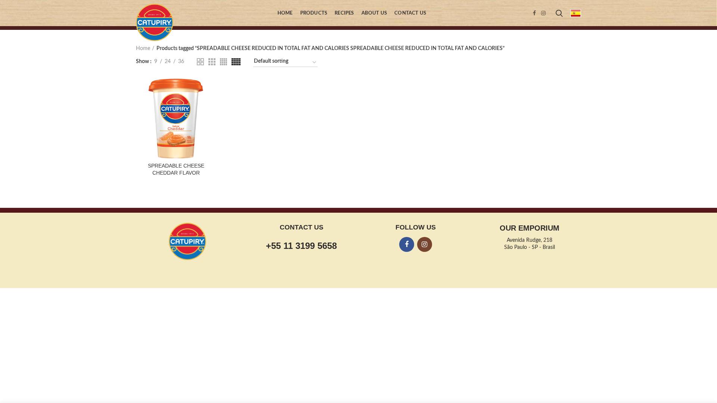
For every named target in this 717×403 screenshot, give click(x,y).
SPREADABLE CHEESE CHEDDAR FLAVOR (176, 169)
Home (143, 48)
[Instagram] (543, 13)
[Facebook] (534, 13)
